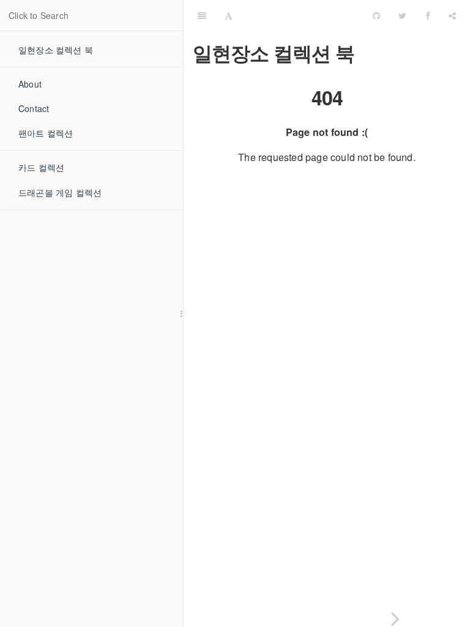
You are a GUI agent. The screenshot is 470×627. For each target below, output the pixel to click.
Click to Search (39, 15)
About (30, 84)
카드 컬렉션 (41, 167)
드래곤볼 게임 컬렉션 (60, 192)
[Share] (452, 15)
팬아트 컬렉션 (45, 133)
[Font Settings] (228, 15)
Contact (33, 108)
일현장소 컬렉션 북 (55, 49)
